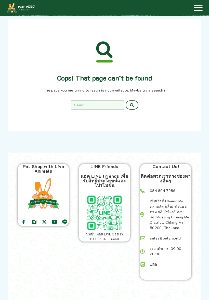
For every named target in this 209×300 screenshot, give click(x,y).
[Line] (65, 222)
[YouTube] (54, 222)
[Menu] (198, 7)
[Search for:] (97, 105)
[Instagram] (34, 222)
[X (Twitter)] (44, 222)
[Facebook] (24, 222)
